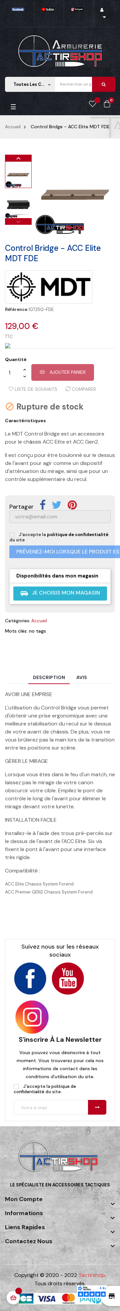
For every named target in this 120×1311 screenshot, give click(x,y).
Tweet (57, 505)
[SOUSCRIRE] (97, 1107)
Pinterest (72, 505)
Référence (16, 309)
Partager (43, 505)
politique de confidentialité (77, 534)
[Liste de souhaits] (92, 104)
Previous (18, 221)
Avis (81, 677)
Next (18, 158)
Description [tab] (49, 677)
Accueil (39, 621)
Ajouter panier (67, 372)
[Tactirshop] (60, 1161)
